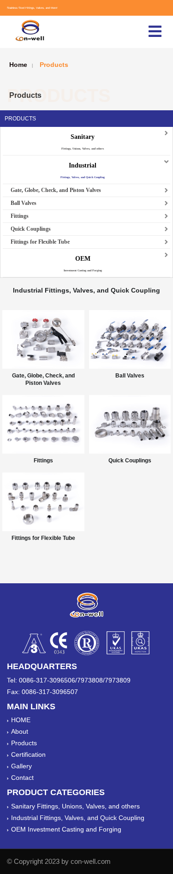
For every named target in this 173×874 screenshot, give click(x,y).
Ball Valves (23, 203)
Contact (22, 777)
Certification (28, 754)
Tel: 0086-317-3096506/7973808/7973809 (69, 680)
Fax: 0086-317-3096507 (42, 691)
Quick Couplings (31, 229)
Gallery (21, 766)
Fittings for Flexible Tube (40, 242)
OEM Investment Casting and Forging (66, 829)
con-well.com (91, 861)
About (19, 731)
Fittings (20, 216)
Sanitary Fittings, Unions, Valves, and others (75, 806)
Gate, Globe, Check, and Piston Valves (56, 190)
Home (18, 64)
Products (54, 64)
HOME (20, 720)
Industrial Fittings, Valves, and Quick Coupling (77, 817)
